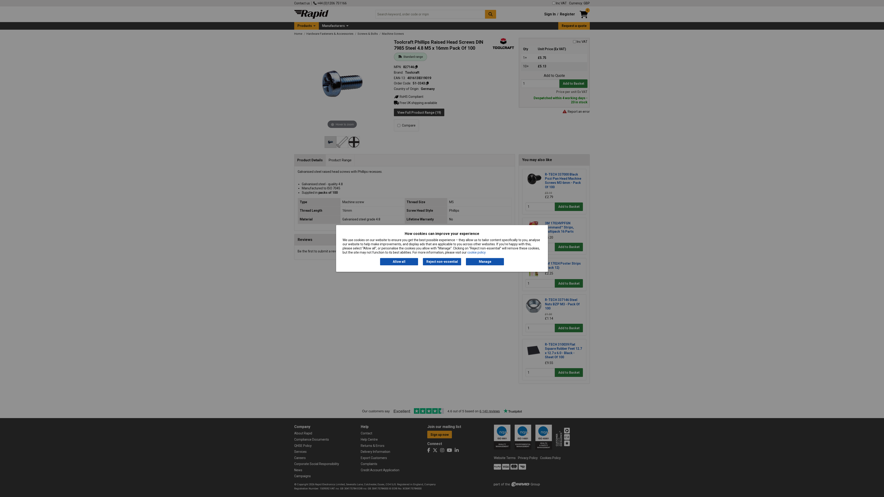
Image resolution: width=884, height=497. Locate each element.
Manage (485, 261)
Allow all (399, 261)
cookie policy (476, 252)
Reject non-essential (442, 261)
